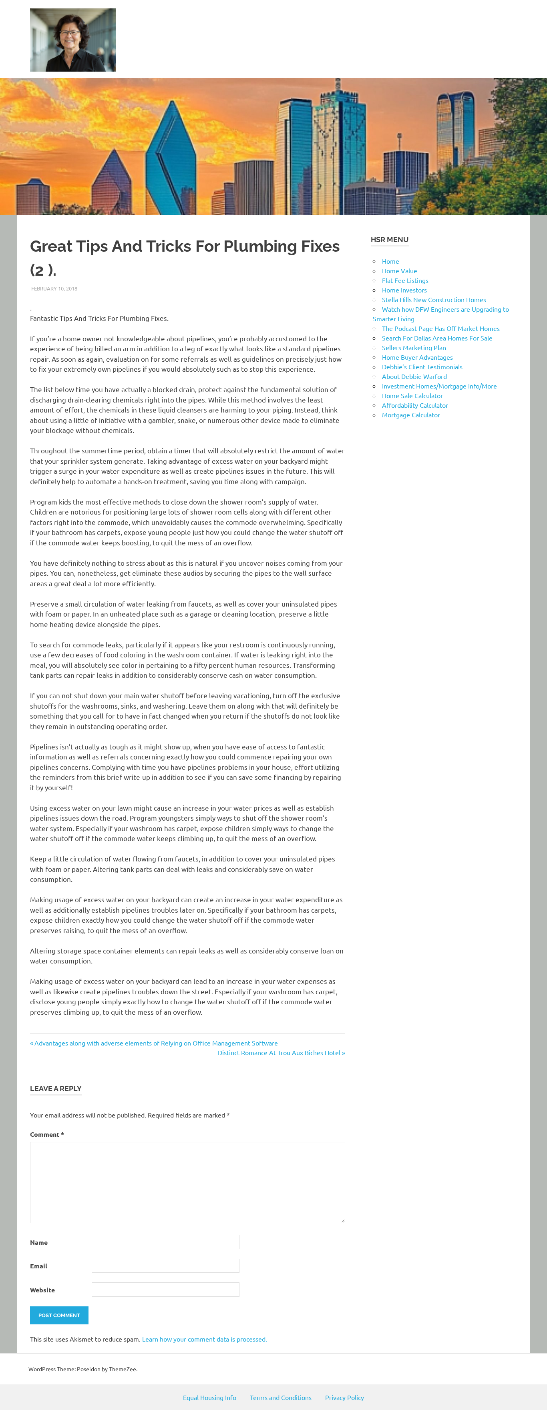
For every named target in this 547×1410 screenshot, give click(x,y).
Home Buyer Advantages (417, 357)
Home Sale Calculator (412, 395)
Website (42, 1290)
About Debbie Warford (414, 376)
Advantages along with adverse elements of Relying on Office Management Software (156, 1043)
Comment (47, 1134)
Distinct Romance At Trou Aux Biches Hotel (279, 1052)
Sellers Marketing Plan (414, 347)
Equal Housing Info (209, 1397)
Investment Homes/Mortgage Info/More (439, 386)
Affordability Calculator (415, 405)
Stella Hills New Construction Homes (434, 299)
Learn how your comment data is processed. (204, 1339)
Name (39, 1242)
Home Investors (404, 290)
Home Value (399, 270)
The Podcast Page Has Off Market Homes (441, 328)
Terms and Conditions (281, 1397)
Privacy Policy (344, 1397)
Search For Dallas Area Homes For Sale (437, 338)
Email (38, 1266)
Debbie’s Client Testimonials (422, 367)
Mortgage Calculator (411, 415)
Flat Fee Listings (405, 280)
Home (390, 261)
